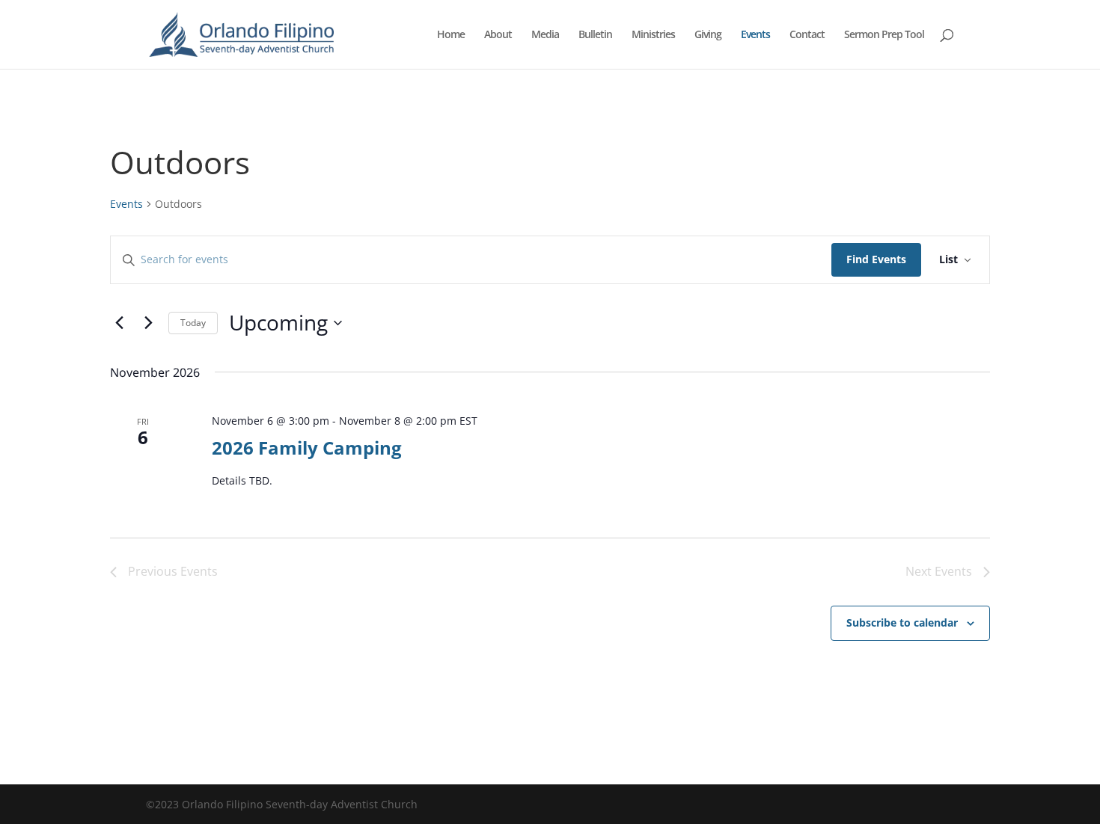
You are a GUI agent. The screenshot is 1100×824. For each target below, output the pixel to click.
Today (193, 322)
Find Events (876, 259)
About (498, 35)
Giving (707, 35)
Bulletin (595, 35)
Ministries (653, 35)
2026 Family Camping (307, 447)
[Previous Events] (119, 323)
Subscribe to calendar (902, 622)
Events (755, 35)
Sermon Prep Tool (884, 35)
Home (451, 35)
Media (545, 35)
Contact (807, 35)
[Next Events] (148, 323)
